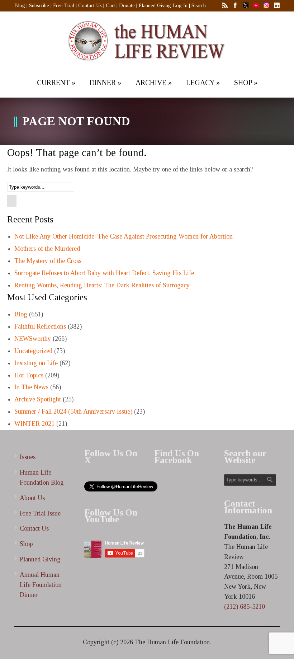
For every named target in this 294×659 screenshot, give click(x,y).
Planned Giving (155, 5)
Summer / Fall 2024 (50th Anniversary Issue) (73, 411)
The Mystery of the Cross (47, 260)
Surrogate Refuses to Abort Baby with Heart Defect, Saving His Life (104, 273)
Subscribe (39, 5)
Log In (180, 5)
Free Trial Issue (40, 513)
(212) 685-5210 (244, 606)
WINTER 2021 (34, 423)
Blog (19, 5)
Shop (26, 543)
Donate (127, 5)
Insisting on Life (36, 363)
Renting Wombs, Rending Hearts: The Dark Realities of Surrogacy (102, 285)
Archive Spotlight (37, 399)
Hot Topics (28, 375)
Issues (27, 457)
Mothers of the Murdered (47, 248)
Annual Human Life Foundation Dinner (41, 584)
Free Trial (63, 5)
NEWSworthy (32, 338)
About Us (32, 498)
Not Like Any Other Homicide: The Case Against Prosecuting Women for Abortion (123, 236)
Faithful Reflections (40, 326)
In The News (31, 387)
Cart (110, 5)
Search (198, 5)
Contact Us (90, 5)
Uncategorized (33, 350)
